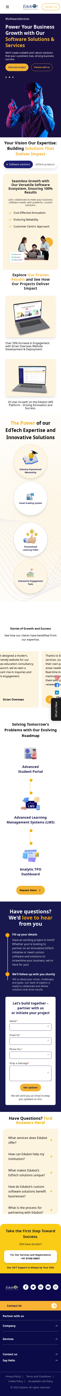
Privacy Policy (15, 1376)
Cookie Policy (17, 1381)
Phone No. (16, 1049)
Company (9, 1326)
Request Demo (28, 890)
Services (8, 1339)
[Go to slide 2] (9, 71)
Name (13, 1021)
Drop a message (19, 1063)
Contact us (10, 1354)
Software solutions (19, 164)
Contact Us (51, 6)
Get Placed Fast (16, 61)
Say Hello (9, 1360)
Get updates (30, 1087)
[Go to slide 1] (6, 71)
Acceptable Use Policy (40, 1381)
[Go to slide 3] (13, 71)
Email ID (14, 1035)
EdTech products (45, 164)
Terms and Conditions (40, 1376)
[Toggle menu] (7, 7)
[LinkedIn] (57, 692)
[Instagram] (57, 677)
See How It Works (40, 61)
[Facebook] (57, 685)
